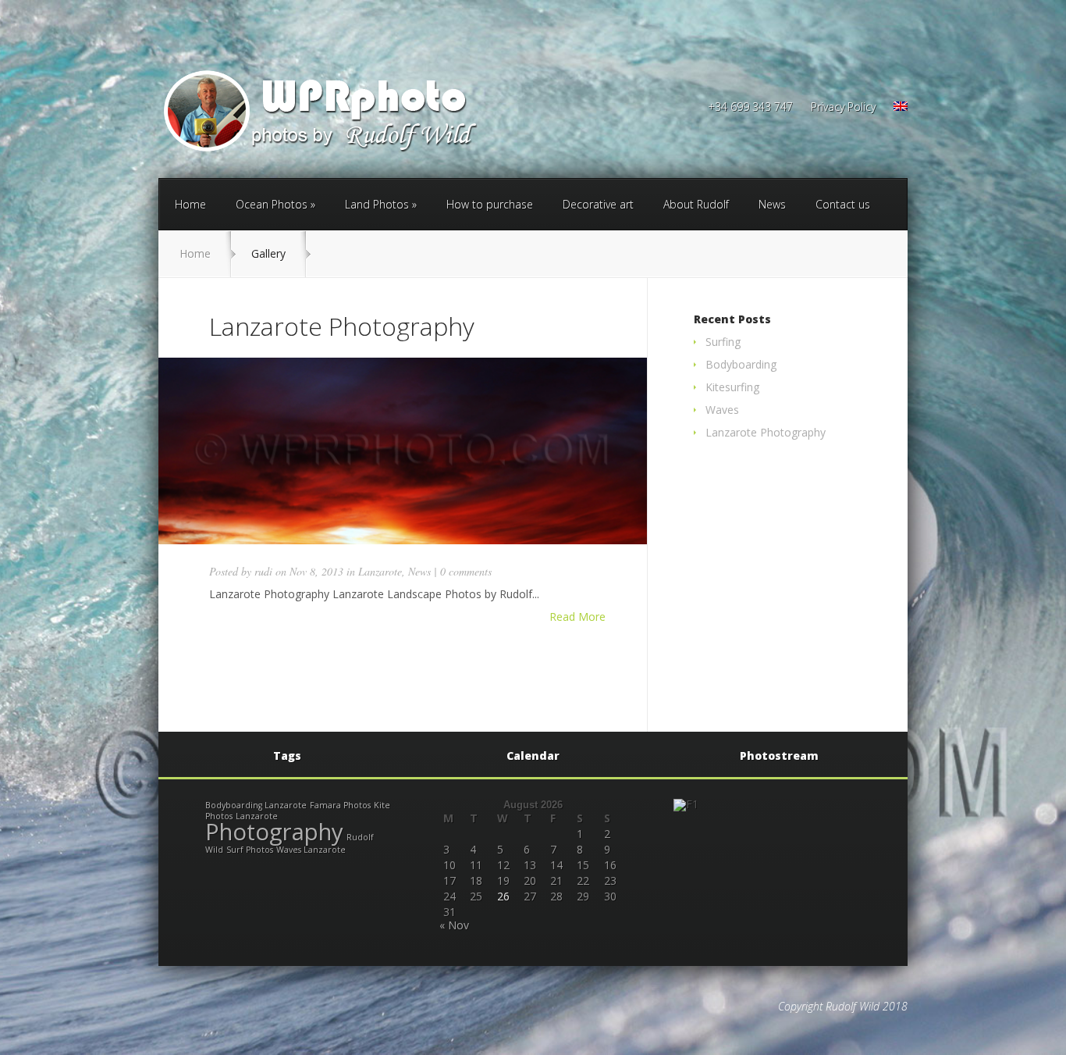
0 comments (466, 571)
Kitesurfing (732, 387)
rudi (263, 571)
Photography (274, 831)
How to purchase (489, 204)
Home (190, 204)
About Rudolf (696, 204)
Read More (577, 616)
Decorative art (598, 204)
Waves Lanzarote (311, 849)
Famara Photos (340, 805)
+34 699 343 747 (750, 108)
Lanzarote (380, 571)
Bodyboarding (740, 364)
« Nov (454, 925)
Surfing (723, 341)
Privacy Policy (843, 108)
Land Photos (377, 204)
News (772, 204)
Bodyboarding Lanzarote (256, 805)
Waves (722, 409)
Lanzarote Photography (341, 326)
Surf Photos (249, 849)
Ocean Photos (271, 204)
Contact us (842, 204)
